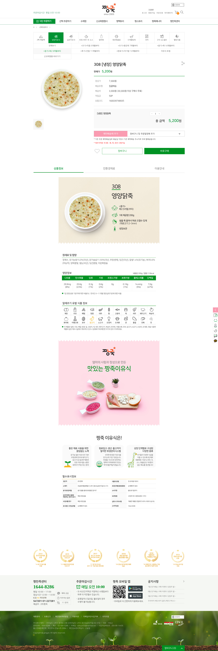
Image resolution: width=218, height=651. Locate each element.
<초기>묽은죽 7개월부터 (128, 46)
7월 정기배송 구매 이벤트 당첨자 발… (162, 587)
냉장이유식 (56, 40)
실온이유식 (71, 40)
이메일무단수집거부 (90, 616)
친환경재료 (109, 168)
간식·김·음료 (162, 40)
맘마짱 (101, 40)
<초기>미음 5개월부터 (90, 46)
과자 (146, 40)
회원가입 (151, 13)
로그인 (144, 13)
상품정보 (58, 168)
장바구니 (122, 151)
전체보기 (52, 46)
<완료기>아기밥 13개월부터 (128, 51)
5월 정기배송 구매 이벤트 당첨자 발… (162, 596)
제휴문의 (36, 616)
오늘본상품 (215, 330)
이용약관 (75, 616)
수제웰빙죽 (132, 40)
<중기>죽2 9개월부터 (52, 51)
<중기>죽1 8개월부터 (165, 46)
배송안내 (215, 315)
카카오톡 (215, 341)
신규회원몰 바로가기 (52, 56)
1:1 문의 (215, 336)
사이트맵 (105, 616)
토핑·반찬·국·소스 (86, 40)
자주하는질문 (65, 598)
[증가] (159, 114)
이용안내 (159, 168)
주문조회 (159, 13)
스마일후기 (215, 320)
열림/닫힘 (215, 310)
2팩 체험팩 (41, 40)
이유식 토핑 (165, 51)
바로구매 (164, 151)
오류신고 (47, 616)
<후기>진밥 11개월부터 (90, 51)
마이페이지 (169, 13)
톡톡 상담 (65, 593)
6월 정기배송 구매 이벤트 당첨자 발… (162, 591)
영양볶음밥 (116, 40)
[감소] (152, 114)
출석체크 (215, 325)
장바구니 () (170, 648)
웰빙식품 (177, 40)
